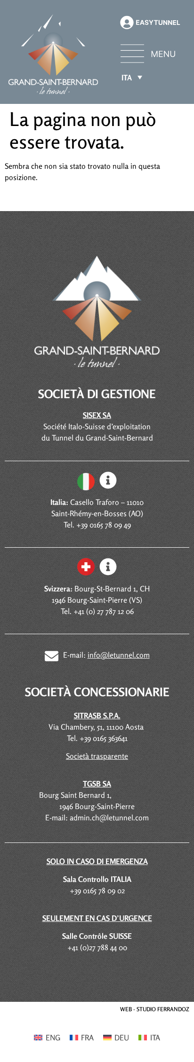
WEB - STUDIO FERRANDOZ (154, 1009)
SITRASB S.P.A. (97, 715)
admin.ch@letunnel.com (109, 817)
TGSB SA (97, 783)
